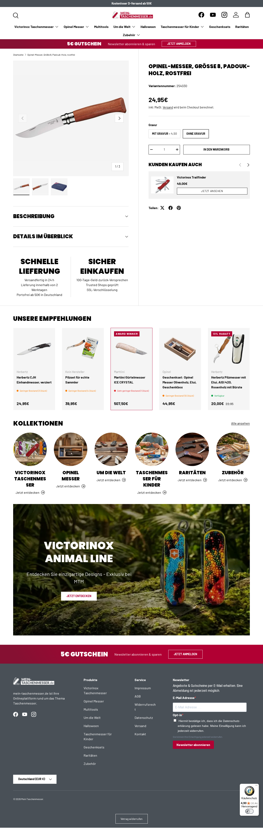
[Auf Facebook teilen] (170, 208)
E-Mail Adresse (184, 698)
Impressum (143, 688)
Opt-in (177, 715)
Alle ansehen (240, 423)
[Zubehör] (233, 449)
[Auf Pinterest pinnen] (179, 208)
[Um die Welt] (111, 449)
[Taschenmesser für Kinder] (151, 449)
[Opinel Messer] (70, 449)
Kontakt (140, 734)
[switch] (249, 811)
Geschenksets (219, 27)
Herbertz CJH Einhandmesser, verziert (34, 379)
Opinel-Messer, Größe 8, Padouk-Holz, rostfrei (51, 54)
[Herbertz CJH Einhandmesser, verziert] (34, 348)
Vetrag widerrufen (132, 819)
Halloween (148, 27)
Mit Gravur (164, 133)
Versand (168, 107)
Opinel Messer (74, 27)
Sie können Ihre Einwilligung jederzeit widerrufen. (198, 736)
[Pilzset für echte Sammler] (82, 348)
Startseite (18, 54)
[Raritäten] (192, 449)
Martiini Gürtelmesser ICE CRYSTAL (129, 379)
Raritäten (242, 27)
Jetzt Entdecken (79, 596)
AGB (138, 696)
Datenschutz (144, 717)
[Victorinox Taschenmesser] (30, 449)
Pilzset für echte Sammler (77, 379)
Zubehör (129, 35)
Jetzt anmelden (178, 43)
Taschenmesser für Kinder (180, 27)
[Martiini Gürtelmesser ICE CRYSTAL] (131, 348)
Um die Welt (121, 27)
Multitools (101, 27)
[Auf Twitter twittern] (162, 208)
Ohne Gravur (195, 133)
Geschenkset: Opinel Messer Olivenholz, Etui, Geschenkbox (179, 382)
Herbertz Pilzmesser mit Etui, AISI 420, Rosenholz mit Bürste (228, 382)
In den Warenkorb (216, 149)
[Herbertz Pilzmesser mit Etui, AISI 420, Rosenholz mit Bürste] (228, 348)
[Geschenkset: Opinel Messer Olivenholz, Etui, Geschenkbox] (180, 348)
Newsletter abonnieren (193, 745)
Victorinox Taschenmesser (34, 27)
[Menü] (256, 786)
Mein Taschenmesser (32, 799)
